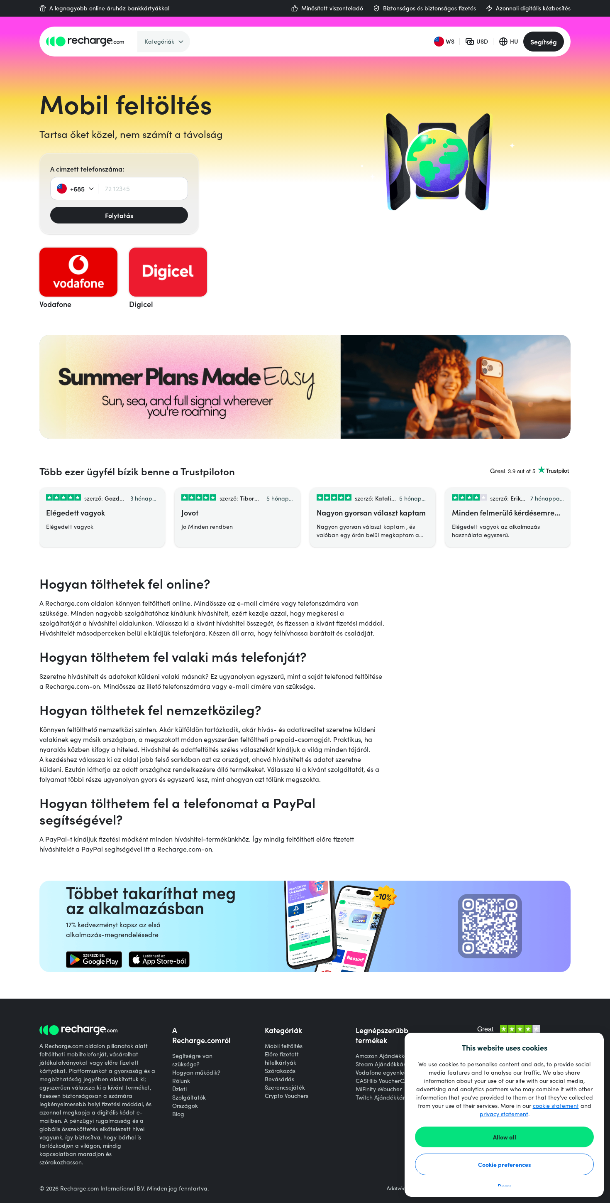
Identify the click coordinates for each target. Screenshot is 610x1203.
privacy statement (504, 1114)
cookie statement (556, 1106)
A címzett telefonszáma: (87, 168)
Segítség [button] (543, 41)
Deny (504, 1186)
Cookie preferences (504, 1164)
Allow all (504, 1137)
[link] (94, 959)
